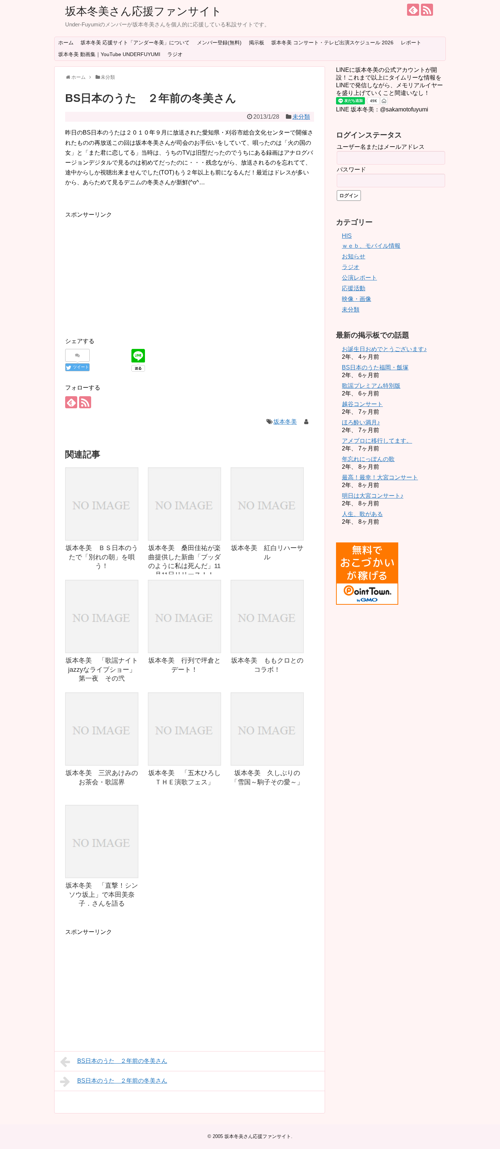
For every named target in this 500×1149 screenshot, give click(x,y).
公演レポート (359, 278)
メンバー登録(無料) (219, 42)
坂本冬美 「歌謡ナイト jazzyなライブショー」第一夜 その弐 (105, 669)
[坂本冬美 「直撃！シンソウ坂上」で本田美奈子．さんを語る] (101, 841)
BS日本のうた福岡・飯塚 (375, 367)
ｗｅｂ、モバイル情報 (371, 246)
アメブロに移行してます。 (377, 441)
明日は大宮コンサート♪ (372, 496)
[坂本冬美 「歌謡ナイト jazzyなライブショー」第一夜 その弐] (101, 616)
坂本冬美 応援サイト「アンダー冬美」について (135, 42)
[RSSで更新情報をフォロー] (427, 10)
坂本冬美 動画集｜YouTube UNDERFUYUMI (109, 54)
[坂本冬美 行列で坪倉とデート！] (184, 616)
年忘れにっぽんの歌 (368, 459)
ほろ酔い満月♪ (361, 422)
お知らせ (353, 256)
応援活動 (353, 288)
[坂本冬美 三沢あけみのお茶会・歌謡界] (101, 729)
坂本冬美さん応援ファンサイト (143, 11)
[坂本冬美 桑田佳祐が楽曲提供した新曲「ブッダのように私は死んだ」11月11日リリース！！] (184, 504)
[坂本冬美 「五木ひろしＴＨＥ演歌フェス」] (184, 729)
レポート (411, 42)
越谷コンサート (362, 404)
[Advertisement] (126, 271)
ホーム (66, 42)
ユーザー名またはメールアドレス (381, 147)
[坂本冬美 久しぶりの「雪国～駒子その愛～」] (267, 729)
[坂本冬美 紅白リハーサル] (267, 504)
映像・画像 (356, 299)
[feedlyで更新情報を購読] (413, 10)
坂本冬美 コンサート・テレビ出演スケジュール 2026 (332, 42)
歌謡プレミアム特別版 (371, 386)
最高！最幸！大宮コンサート (380, 477)
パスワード (351, 169)
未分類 (301, 117)
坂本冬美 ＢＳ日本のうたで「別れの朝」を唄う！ (102, 557)
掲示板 (256, 42)
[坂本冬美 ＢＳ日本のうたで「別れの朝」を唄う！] (101, 504)
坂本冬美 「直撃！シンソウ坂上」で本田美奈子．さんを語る (102, 894)
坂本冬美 (285, 422)
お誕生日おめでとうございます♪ (384, 349)
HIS (347, 236)
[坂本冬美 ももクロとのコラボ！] (267, 616)
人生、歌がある (362, 514)
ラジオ (175, 54)
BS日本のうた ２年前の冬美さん (122, 1061)
